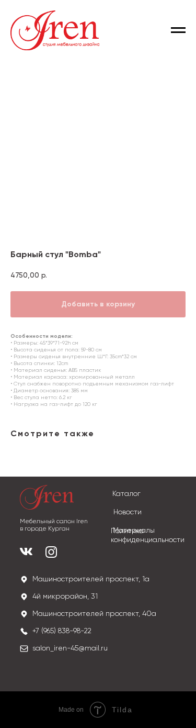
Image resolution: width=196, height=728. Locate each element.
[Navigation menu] (178, 30)
